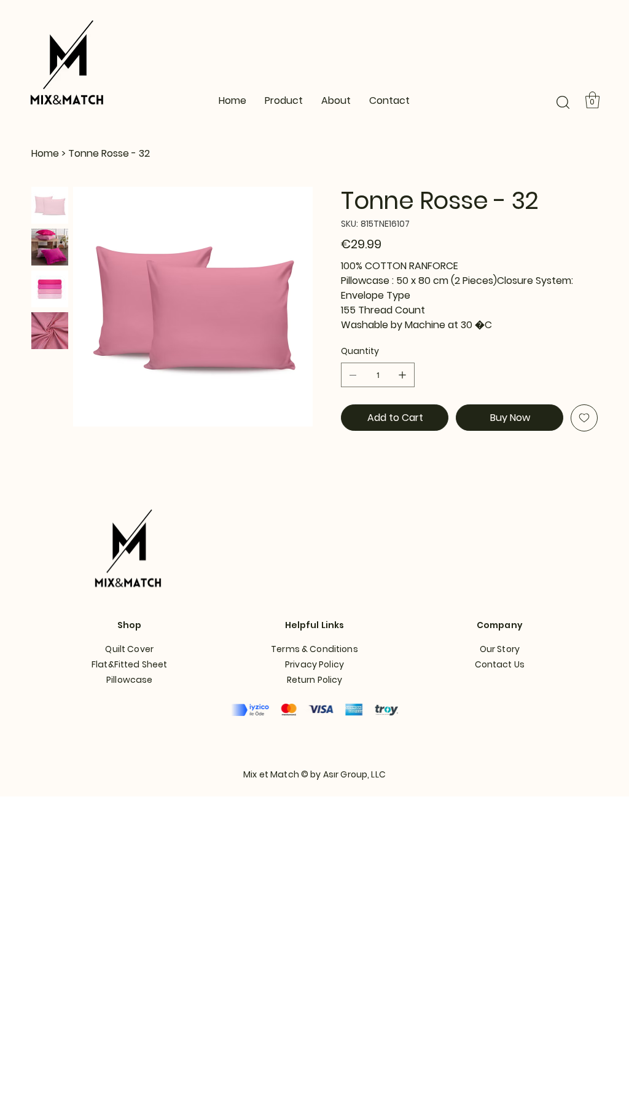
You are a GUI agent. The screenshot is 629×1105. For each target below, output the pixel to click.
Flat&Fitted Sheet (129, 664)
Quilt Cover (129, 649)
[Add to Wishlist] (584, 417)
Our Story (500, 649)
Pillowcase (129, 680)
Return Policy (315, 680)
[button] (563, 102)
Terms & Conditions (314, 649)
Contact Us (500, 664)
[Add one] (402, 375)
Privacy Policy (314, 664)
